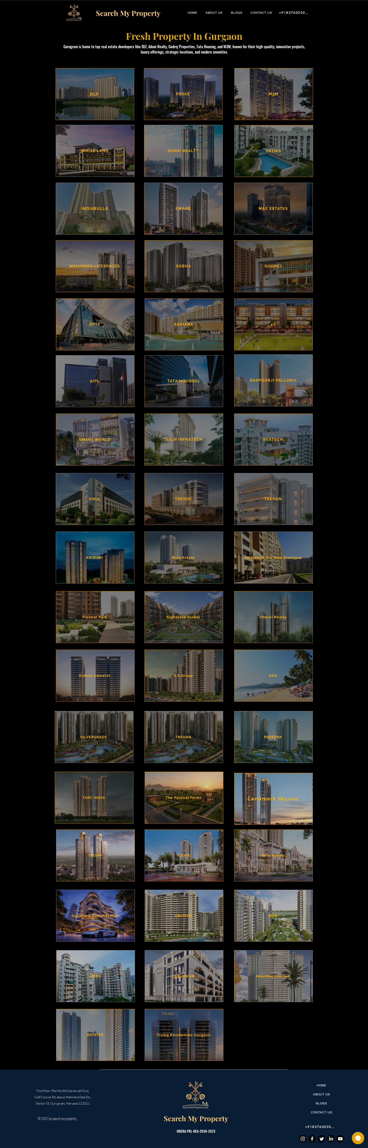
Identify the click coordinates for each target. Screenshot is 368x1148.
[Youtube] (340, 1138)
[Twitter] (321, 1138)
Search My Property (196, 1118)
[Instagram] (302, 1138)
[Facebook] (312, 1138)
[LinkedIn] (331, 1138)
